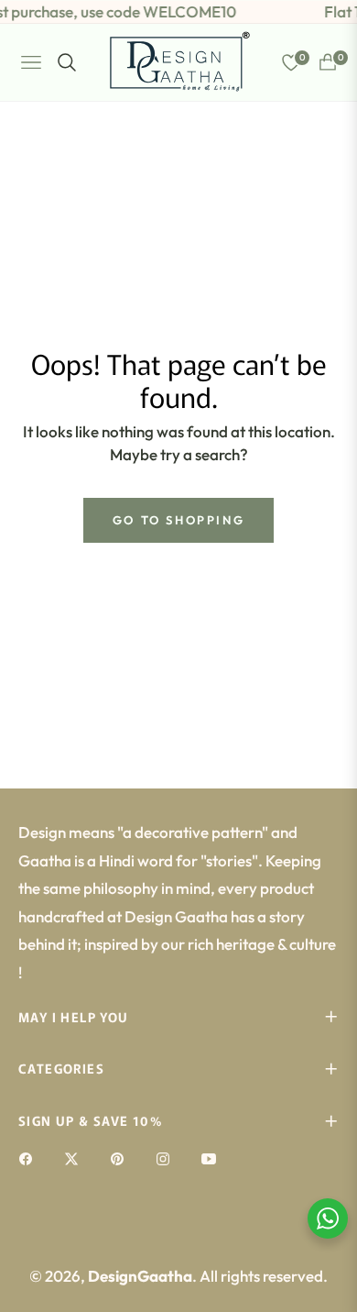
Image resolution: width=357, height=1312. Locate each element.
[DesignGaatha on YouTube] (213, 1157)
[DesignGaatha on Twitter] (76, 1157)
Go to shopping (178, 520)
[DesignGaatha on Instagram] (167, 1157)
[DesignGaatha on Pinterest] (122, 1157)
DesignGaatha (140, 1275)
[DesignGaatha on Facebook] (30, 1157)
